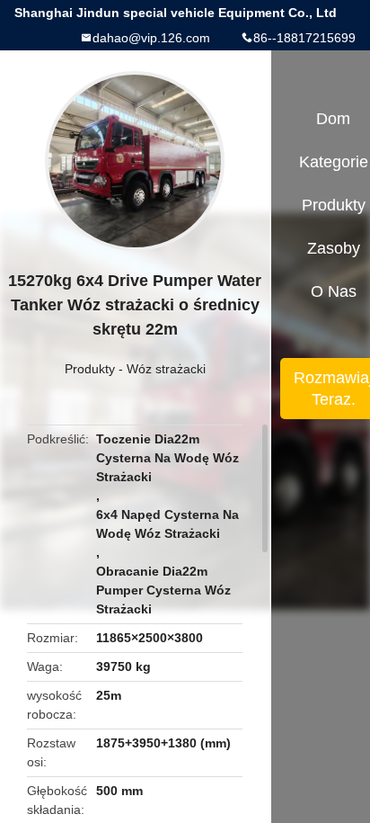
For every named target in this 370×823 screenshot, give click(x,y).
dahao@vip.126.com (151, 38)
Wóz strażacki (166, 369)
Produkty (90, 369)
